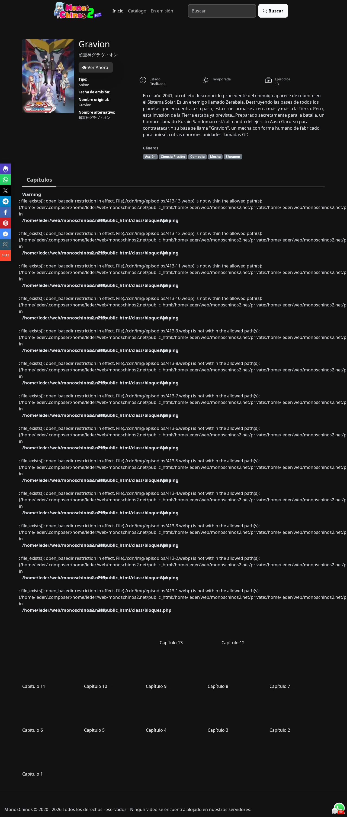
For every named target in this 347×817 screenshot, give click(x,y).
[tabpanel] (173, 486)
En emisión (162, 11)
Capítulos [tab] (39, 179)
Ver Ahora (97, 67)
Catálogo (137, 11)
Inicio (118, 11)
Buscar (275, 11)
